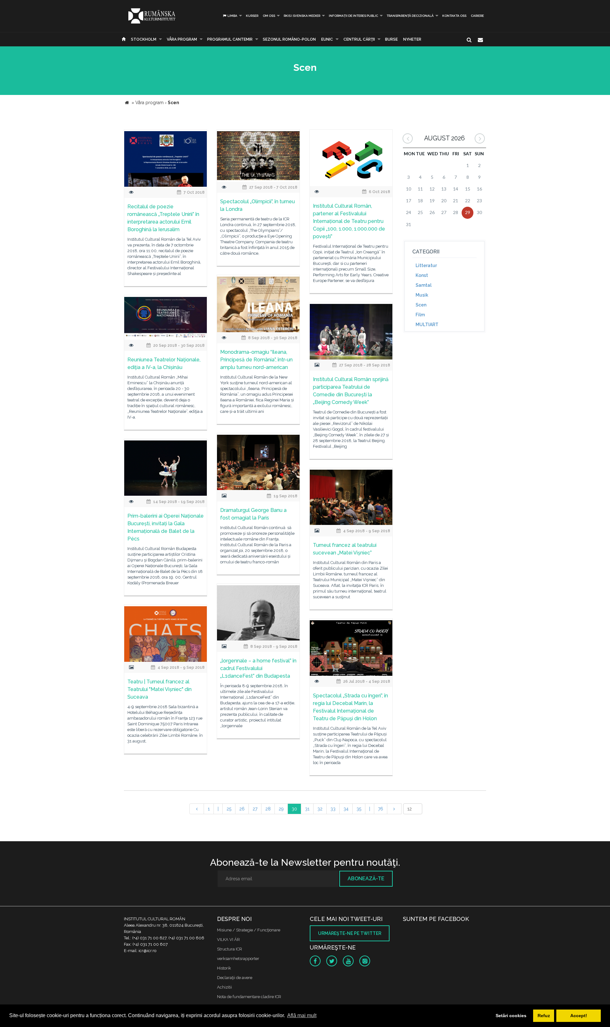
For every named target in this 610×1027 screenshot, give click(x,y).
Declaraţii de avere (234, 977)
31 (307, 808)
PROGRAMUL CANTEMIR (230, 39)
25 (229, 808)
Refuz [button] (544, 1015)
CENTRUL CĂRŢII (359, 39)
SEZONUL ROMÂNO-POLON (289, 39)
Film (420, 314)
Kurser (252, 15)
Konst (422, 275)
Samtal (423, 285)
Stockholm (143, 39)
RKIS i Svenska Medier (302, 15)
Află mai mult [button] (301, 1015)
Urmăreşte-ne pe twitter (349, 933)
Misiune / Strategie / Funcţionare (248, 930)
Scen (421, 304)
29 (281, 808)
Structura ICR (229, 949)
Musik (422, 295)
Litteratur (426, 265)
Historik (224, 968)
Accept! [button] (578, 1015)
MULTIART (427, 324)
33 (333, 808)
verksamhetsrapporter (238, 958)
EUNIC (327, 39)
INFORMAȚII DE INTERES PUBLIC (353, 15)
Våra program (182, 39)
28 (268, 808)
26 (242, 808)
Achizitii (224, 987)
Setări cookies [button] (511, 1015)
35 (358, 808)
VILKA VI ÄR (228, 939)
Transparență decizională (410, 15)
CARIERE (477, 15)
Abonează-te (366, 879)
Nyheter (412, 39)
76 (380, 808)
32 (319, 808)
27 (255, 808)
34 (346, 808)
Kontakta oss (454, 15)
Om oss (269, 15)
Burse (391, 39)
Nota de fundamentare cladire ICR (249, 996)
